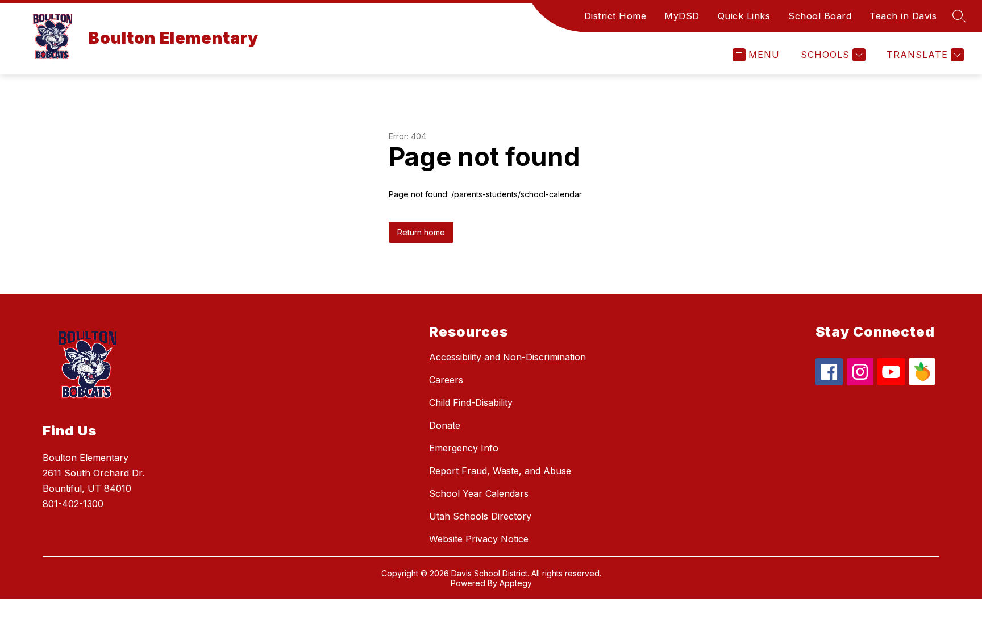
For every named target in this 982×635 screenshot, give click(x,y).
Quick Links (744, 16)
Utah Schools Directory (480, 516)
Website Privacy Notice (479, 539)
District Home (615, 16)
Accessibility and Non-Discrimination (507, 357)
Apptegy (516, 583)
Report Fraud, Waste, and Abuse (500, 470)
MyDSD (682, 16)
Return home (421, 232)
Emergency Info (463, 448)
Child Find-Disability (471, 402)
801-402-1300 (73, 503)
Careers (446, 379)
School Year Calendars (479, 493)
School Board (819, 16)
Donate (444, 425)
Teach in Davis (903, 16)
